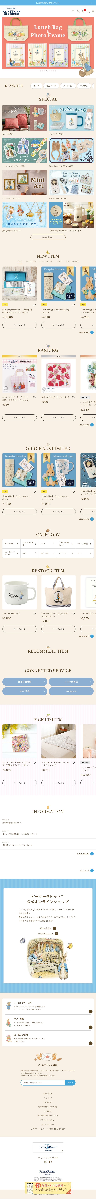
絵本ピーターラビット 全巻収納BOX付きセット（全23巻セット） (17, 311)
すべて (19, 261)
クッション (68, 86)
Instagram (71, 691)
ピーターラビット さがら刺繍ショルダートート (55, 615)
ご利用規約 (48, 1111)
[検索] (88, 11)
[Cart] (83, 11)
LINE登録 (25, 691)
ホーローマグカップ (11, 614)
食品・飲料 (44, 553)
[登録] (72, 1082)
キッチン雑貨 (31, 261)
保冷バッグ (51, 86)
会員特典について (46, 934)
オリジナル (63, 553)
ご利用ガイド (48, 1102)
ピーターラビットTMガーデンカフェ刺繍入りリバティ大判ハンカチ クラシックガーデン (17, 764)
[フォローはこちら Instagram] (45, 1162)
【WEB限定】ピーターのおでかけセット (55, 311)
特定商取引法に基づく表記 (48, 1107)
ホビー (25, 553)
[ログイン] (78, 11)
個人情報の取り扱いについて (48, 1115)
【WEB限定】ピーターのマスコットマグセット (55, 497)
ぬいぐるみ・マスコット (10, 553)
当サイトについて (48, 1124)
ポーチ (36, 86)
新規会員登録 (24, 682)
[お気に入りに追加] (34, 305)
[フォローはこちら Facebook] (50, 1162)
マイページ (48, 1098)
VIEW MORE (84, 332)
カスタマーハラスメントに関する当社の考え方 (48, 1129)
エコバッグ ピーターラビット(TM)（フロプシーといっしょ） (16, 398)
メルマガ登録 (71, 682)
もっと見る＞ (48, 237)
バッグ (59, 261)
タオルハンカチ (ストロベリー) (55, 397)
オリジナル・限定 (72, 261)
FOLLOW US (84, 870)
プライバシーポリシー (48, 1120)
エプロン (84, 86)
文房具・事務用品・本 (64, 544)
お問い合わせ (48, 1093)
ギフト (80, 553)
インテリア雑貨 (83, 544)
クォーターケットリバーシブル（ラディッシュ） (55, 763)
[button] (40, 71)
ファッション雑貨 (46, 261)
